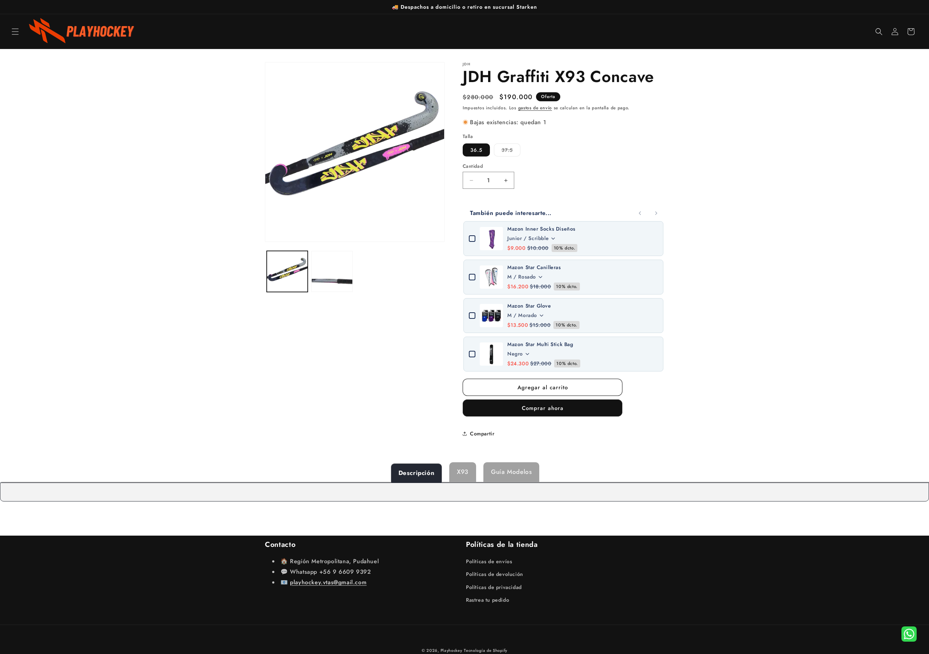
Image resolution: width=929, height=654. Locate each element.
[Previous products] (640, 213)
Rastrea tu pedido (487, 600)
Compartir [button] (482, 433)
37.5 (511, 151)
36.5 (476, 150)
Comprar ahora (543, 408)
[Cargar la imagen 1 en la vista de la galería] (287, 271)
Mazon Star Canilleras (534, 267)
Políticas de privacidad (494, 587)
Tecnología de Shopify (485, 650)
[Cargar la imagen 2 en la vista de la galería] (331, 271)
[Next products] (656, 213)
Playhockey (451, 650)
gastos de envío (535, 108)
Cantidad (473, 166)
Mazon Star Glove (529, 305)
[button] (15, 32)
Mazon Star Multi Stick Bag (540, 344)
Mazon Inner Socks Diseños (541, 228)
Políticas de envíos (489, 561)
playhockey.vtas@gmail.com (328, 582)
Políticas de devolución (494, 574)
